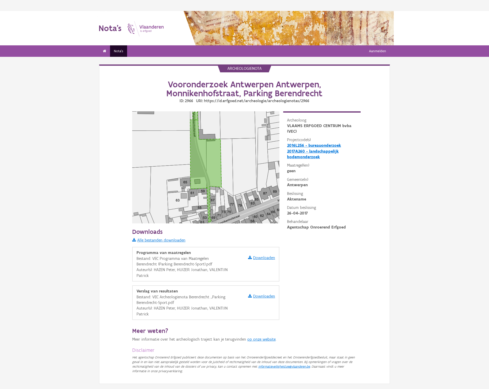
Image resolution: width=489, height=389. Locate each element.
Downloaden (264, 257)
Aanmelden (377, 51)
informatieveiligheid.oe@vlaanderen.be (284, 366)
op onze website (261, 339)
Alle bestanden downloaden (161, 240)
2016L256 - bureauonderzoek (314, 145)
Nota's (118, 51)
